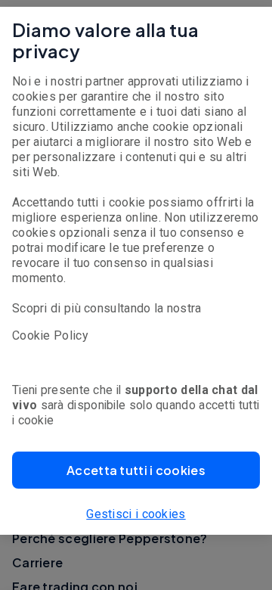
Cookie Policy (50, 335)
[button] (136, 470)
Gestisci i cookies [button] (135, 514)
